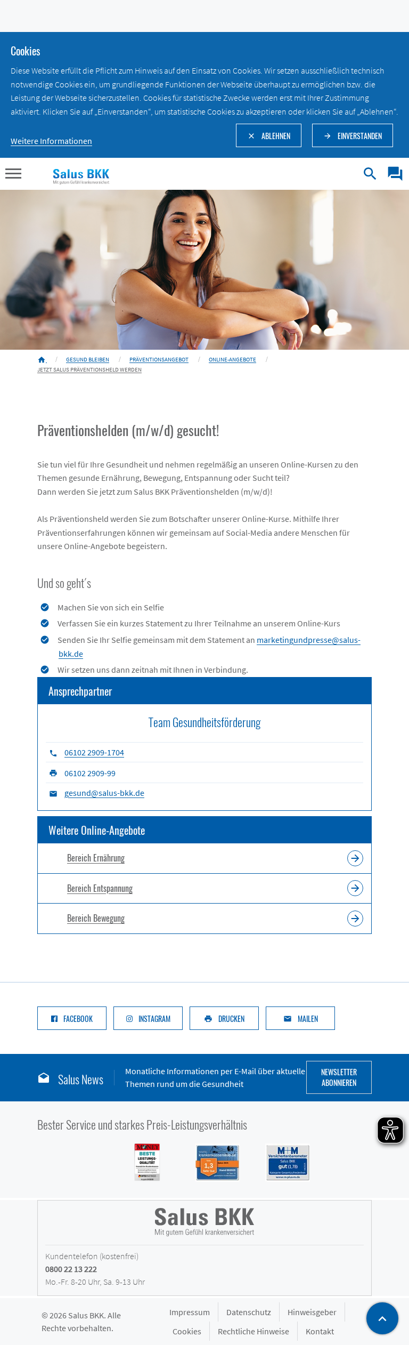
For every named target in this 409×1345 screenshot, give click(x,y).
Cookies (187, 1331)
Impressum (189, 1312)
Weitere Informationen (51, 140)
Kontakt (320, 1331)
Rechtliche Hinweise (253, 1331)
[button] (13, 174)
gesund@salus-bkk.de (104, 792)
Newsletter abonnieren (339, 1077)
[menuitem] (391, 173)
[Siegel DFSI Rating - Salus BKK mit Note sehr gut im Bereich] (211, 1161)
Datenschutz (248, 1312)
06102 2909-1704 (94, 752)
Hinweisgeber (312, 1312)
